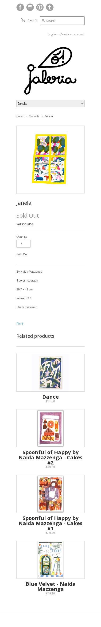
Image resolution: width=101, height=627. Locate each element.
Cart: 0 (32, 20)
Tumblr (50, 7)
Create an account (72, 34)
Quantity (21, 236)
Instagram (30, 7)
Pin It (19, 323)
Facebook (20, 7)
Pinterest (40, 7)
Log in (52, 34)
